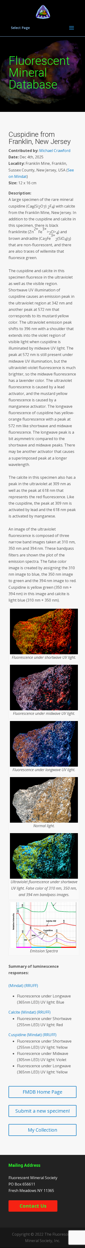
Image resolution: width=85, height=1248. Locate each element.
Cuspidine (17, 1034)
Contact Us (33, 1206)
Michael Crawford (54, 150)
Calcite (14, 1012)
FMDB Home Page (42, 1092)
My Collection (42, 1130)
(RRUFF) (31, 985)
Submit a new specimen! (42, 1111)
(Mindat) (15, 985)
